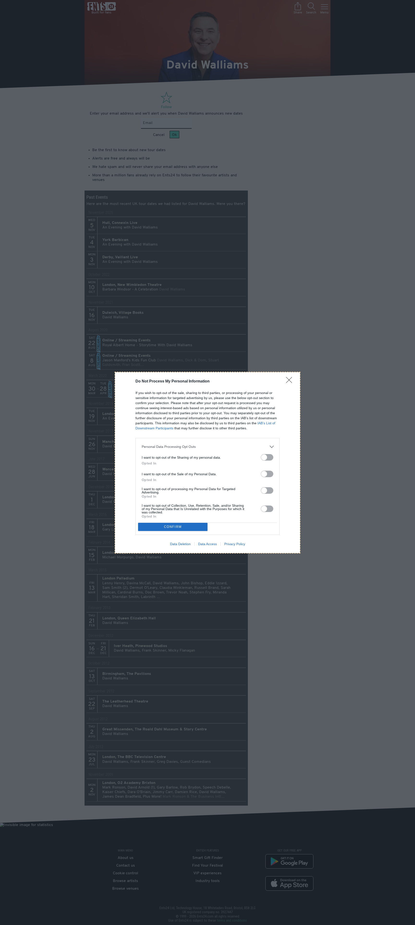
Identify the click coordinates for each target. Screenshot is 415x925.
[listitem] (207, 446)
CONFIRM (173, 527)
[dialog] (207, 462)
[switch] (267, 457)
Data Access (207, 544)
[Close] (290, 381)
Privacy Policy (234, 544)
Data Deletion (180, 544)
